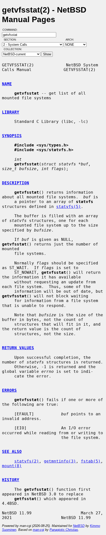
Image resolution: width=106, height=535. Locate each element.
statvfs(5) (68, 206)
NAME (7, 84)
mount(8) (12, 465)
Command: (11, 29)
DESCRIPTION (15, 183)
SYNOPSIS (12, 135)
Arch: (72, 39)
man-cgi (38, 530)
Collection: (13, 49)
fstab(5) (91, 461)
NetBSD (79, 526)
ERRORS (9, 390)
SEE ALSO (12, 451)
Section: (11, 39)
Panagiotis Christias (64, 530)
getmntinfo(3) (60, 461)
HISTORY (10, 479)
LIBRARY (10, 112)
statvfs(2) (26, 461)
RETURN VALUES (18, 348)
